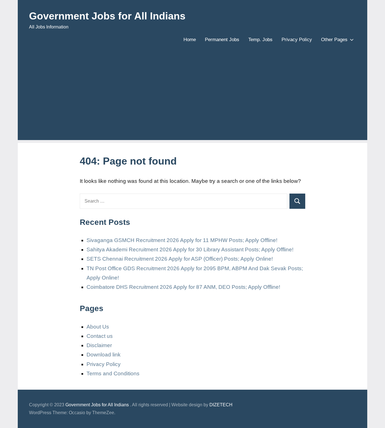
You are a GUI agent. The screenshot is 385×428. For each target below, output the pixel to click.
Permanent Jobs (222, 39)
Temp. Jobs (260, 39)
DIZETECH (221, 404)
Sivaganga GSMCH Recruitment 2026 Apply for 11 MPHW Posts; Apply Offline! (182, 240)
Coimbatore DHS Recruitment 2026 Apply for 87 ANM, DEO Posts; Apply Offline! (183, 287)
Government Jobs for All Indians (107, 16)
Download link (104, 355)
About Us (98, 327)
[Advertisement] (192, 100)
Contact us (100, 336)
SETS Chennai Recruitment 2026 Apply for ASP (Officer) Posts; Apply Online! (180, 259)
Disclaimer (99, 345)
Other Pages (334, 39)
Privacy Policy (297, 39)
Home (189, 39)
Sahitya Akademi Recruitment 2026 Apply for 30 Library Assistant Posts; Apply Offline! (190, 249)
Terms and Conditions (113, 373)
